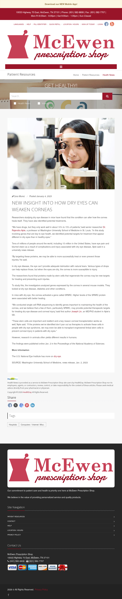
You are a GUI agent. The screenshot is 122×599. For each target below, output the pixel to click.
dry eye (57, 356)
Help (29, 24)
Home (76, 74)
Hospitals (13, 424)
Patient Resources (90, 74)
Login (100, 24)
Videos (45, 103)
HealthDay (27, 392)
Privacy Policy (14, 534)
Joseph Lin (76, 311)
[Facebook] (106, 24)
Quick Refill (54, 24)
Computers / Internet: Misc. (32, 424)
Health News (24, 103)
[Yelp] (112, 24)
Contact (11, 521)
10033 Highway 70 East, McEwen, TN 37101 (38, 12)
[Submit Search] (107, 96)
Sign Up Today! (88, 24)
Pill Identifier (40, 24)
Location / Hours (71, 24)
